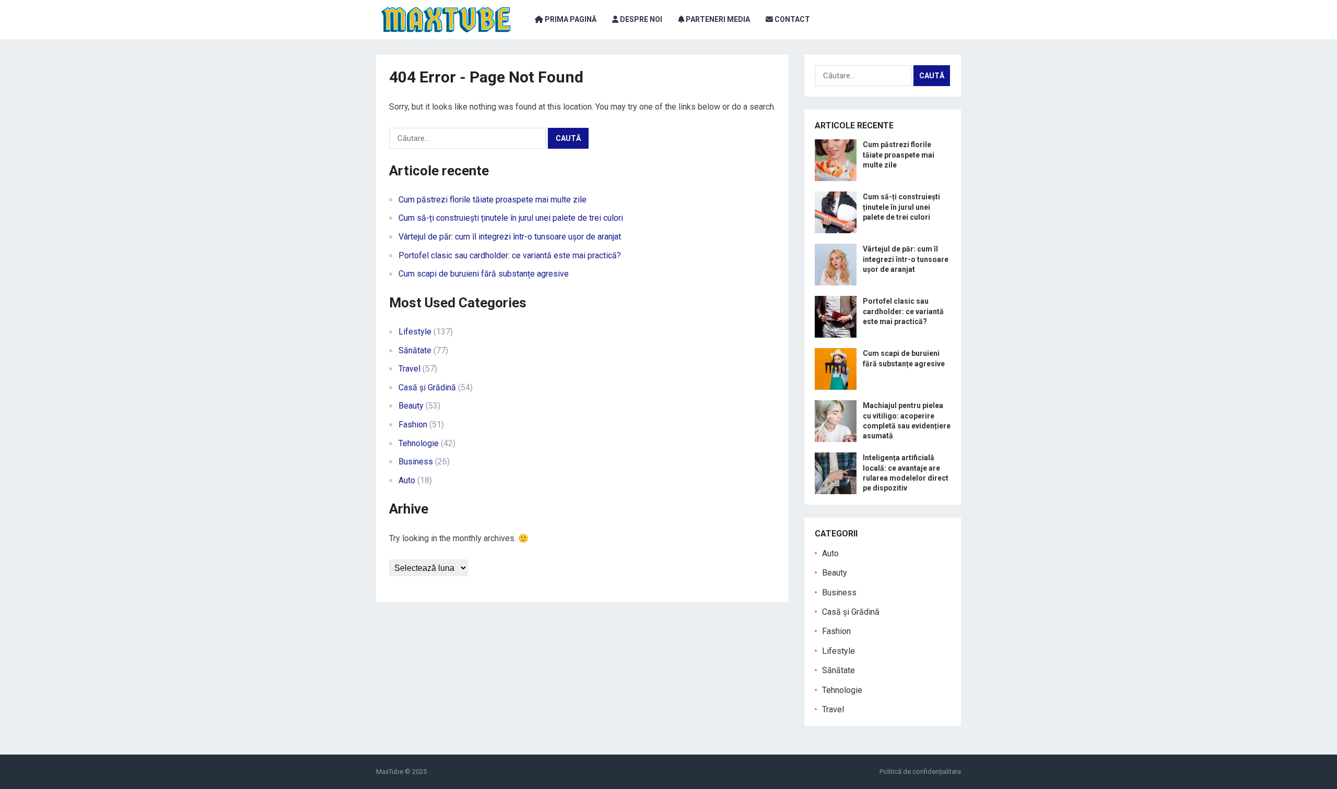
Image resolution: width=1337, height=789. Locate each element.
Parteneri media (717, 19)
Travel (409, 369)
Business (415, 462)
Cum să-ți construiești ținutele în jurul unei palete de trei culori (510, 218)
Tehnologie (418, 443)
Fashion (412, 424)
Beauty (411, 406)
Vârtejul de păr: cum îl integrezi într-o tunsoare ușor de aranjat (509, 237)
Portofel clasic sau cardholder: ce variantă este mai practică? (509, 255)
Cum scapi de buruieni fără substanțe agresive (483, 274)
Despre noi (640, 19)
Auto (406, 480)
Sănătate (414, 350)
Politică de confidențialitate (920, 771)
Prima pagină (569, 19)
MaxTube (389, 771)
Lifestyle (414, 332)
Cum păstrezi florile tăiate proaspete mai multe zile (492, 200)
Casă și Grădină (427, 387)
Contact (791, 19)
